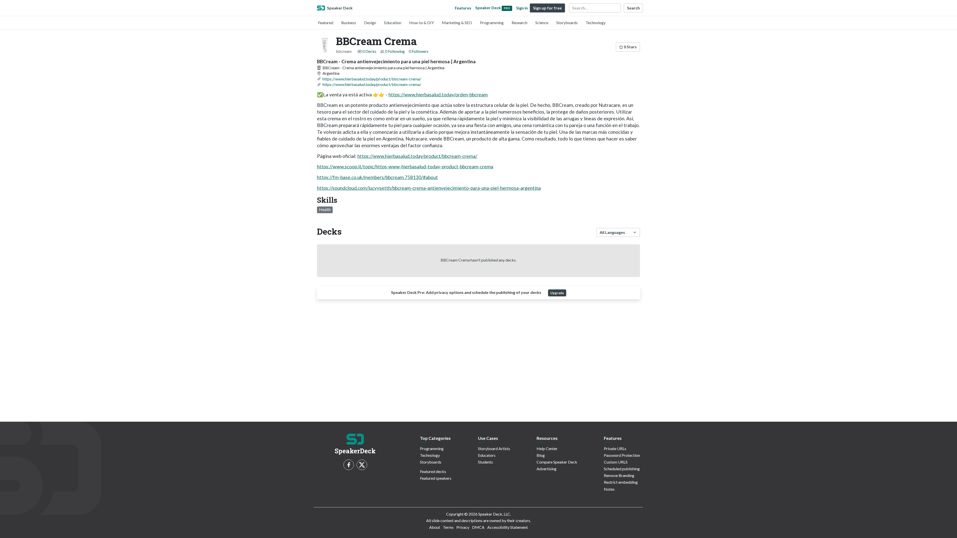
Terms (448, 527)
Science (541, 22)
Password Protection (622, 455)
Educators (486, 455)
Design (370, 22)
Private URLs (615, 448)
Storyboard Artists (494, 448)
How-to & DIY (421, 22)
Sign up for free (547, 7)
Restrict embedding (621, 482)
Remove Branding (619, 475)
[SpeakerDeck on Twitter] (362, 465)
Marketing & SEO (457, 22)
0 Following (395, 51)
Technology (596, 22)
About (434, 527)
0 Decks (369, 51)
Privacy (462, 527)
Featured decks (433, 471)
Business (348, 22)
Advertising (547, 468)
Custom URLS (616, 462)
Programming (492, 22)
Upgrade (557, 293)
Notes (609, 489)
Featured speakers (435, 478)
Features (463, 7)
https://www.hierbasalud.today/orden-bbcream (438, 94)
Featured (325, 22)
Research (519, 22)
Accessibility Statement (507, 527)
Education (392, 22)
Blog (541, 455)
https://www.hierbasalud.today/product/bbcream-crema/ (371, 78)
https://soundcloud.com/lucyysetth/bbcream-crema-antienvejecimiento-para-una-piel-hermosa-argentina (429, 188)
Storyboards (567, 22)
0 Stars (630, 46)
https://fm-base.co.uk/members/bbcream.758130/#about (377, 177)
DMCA (478, 527)
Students (485, 462)
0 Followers (418, 51)
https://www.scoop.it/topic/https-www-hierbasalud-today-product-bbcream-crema (405, 166)
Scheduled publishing (622, 468)
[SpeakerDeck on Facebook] (348, 465)
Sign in (522, 7)
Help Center (547, 448)
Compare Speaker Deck (557, 462)
